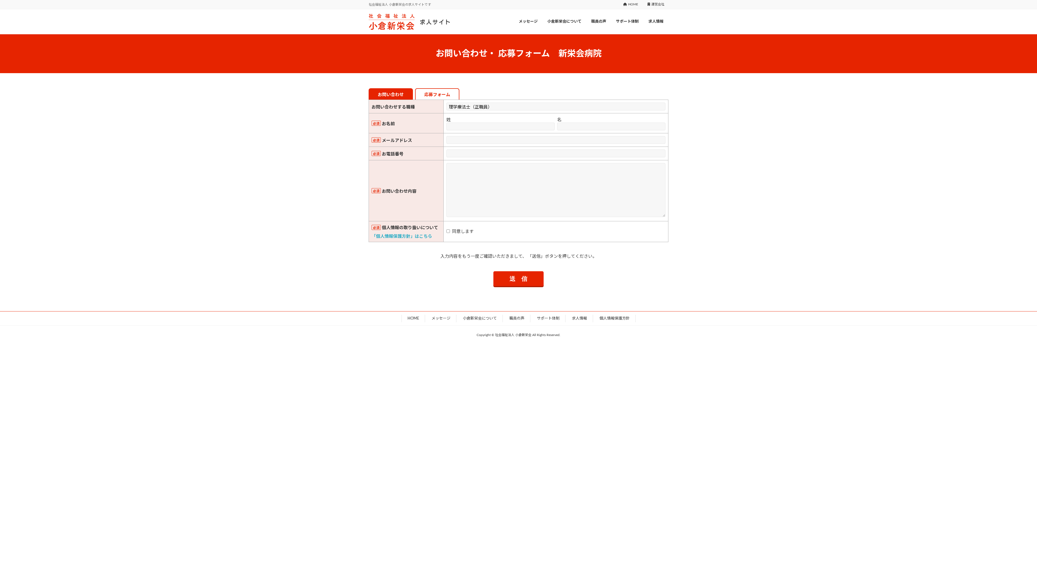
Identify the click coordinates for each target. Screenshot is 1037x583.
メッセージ (441, 318)
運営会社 (657, 4)
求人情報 (579, 318)
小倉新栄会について (480, 318)
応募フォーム (437, 95)
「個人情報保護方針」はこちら (402, 236)
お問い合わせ (391, 95)
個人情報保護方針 (615, 318)
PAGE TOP (1026, 560)
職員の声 (516, 318)
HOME (633, 4)
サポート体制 (548, 318)
